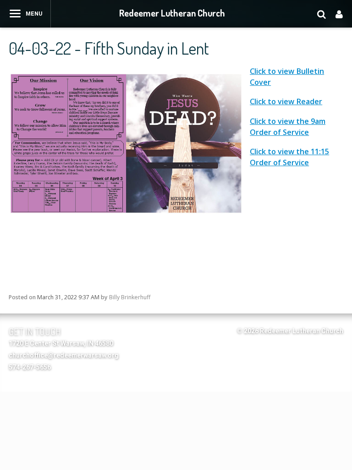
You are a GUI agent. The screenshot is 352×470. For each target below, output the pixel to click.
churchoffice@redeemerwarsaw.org (64, 355)
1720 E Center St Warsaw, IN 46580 (61, 343)
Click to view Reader (286, 101)
